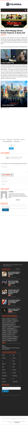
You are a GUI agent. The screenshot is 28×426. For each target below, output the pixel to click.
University (4, 381)
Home (4, 264)
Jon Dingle (18, 34)
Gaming (13, 363)
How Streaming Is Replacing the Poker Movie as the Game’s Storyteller (14, 301)
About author (5, 188)
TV (2, 360)
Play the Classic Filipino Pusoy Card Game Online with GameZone (13, 282)
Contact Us (4, 346)
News (13, 360)
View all (17, 268)
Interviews (10, 311)
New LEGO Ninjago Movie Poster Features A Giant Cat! (13, 32)
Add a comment (5, 152)
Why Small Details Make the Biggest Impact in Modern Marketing (14, 273)
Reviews (3, 363)
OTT (13, 378)
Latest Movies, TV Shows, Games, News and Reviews (16, 421)
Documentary (15, 381)
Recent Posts (6, 269)
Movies (7, 264)
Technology (14, 375)
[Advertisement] (14, 123)
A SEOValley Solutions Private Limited (19, 418)
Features (14, 369)
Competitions (4, 375)
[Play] (14, 56)
